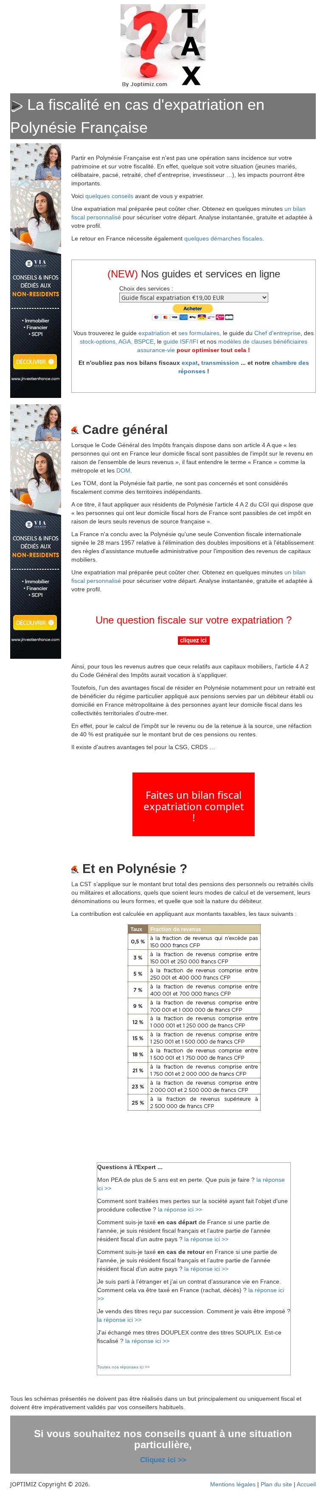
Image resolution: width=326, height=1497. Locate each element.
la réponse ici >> (180, 1209)
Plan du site (276, 1484)
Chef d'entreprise (277, 333)
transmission (220, 362)
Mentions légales (233, 1484)
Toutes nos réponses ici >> (123, 1367)
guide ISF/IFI (180, 341)
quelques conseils (109, 196)
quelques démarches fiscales (223, 238)
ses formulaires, (199, 333)
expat (190, 362)
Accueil (306, 1484)
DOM (123, 470)
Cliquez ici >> (163, 1460)
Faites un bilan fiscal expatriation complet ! (193, 806)
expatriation (154, 333)
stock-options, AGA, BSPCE (117, 341)
